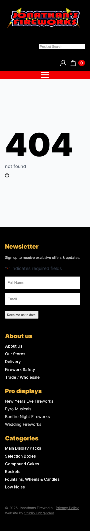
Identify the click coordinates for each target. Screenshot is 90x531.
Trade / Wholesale (22, 377)
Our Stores (15, 354)
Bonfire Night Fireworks (27, 416)
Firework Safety (20, 369)
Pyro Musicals (18, 409)
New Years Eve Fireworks (29, 401)
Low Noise (15, 487)
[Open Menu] (45, 75)
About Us (13, 346)
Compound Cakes (22, 464)
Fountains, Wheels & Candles (32, 479)
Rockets (12, 471)
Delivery (13, 361)
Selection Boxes (20, 456)
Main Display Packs (23, 448)
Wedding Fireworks (23, 424)
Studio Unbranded (39, 513)
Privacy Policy (67, 508)
